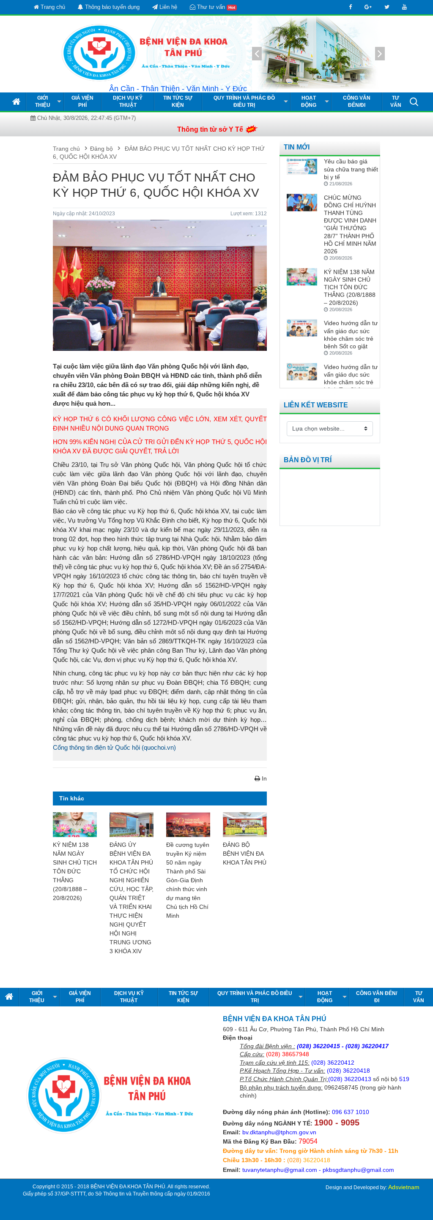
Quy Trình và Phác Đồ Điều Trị (244, 101)
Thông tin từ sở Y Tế (210, 129)
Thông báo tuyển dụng (111, 7)
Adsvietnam (403, 1187)
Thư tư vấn (215, 7)
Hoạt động (308, 101)
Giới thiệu (42, 101)
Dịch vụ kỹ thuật (128, 101)
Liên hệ (167, 7)
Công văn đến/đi (356, 101)
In (263, 778)
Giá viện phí (82, 101)
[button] (414, 101)
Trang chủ (52, 7)
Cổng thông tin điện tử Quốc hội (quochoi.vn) (114, 747)
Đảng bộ (101, 148)
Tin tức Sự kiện (177, 101)
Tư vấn (395, 101)
